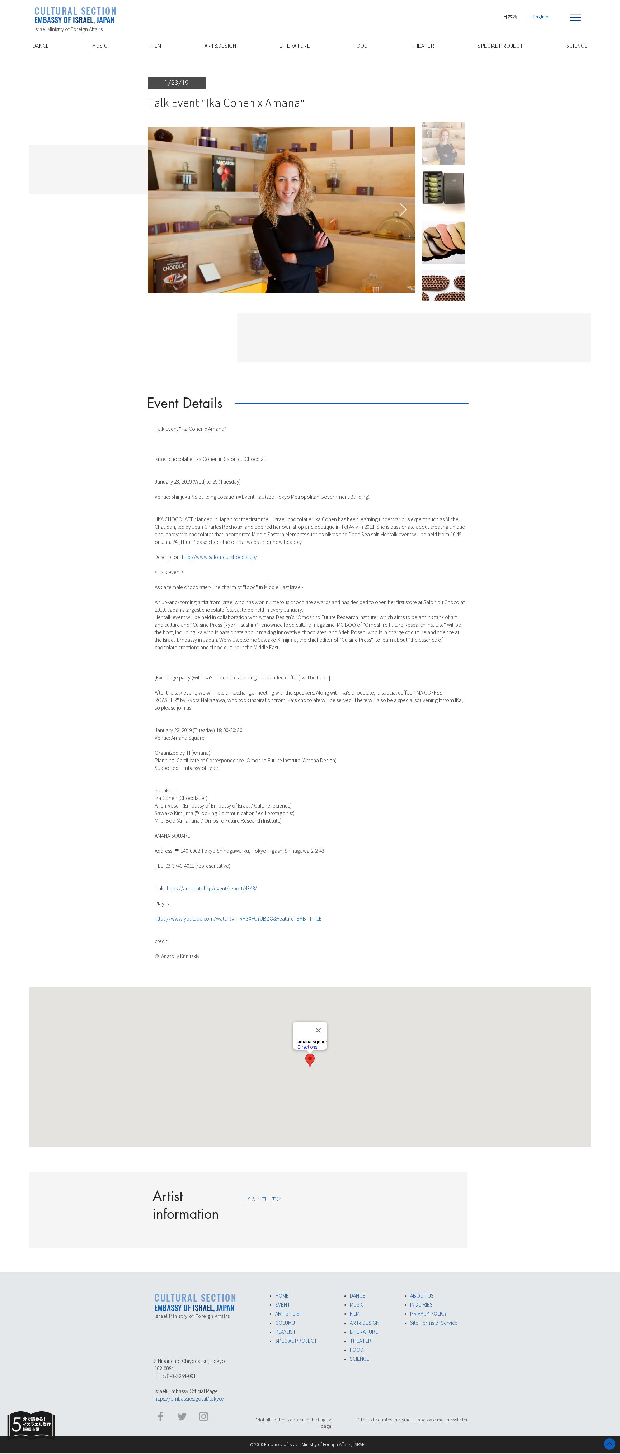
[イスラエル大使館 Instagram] (203, 1416)
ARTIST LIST (288, 1313)
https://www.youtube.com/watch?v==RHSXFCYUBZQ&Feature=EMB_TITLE (238, 918)
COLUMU (285, 1323)
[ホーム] (609, 1444)
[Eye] (31, 1426)
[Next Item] (403, 210)
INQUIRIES (421, 1304)
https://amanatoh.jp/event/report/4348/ (212, 888)
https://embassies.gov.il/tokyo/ (189, 1398)
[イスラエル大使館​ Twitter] (182, 1416)
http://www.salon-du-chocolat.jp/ (219, 557)
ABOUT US (422, 1295)
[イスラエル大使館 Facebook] (160, 1416)
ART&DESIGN (364, 1323)
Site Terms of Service (433, 1323)
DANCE (357, 1295)
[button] (575, 17)
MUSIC (357, 1304)
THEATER (360, 1341)
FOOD (356, 1349)
